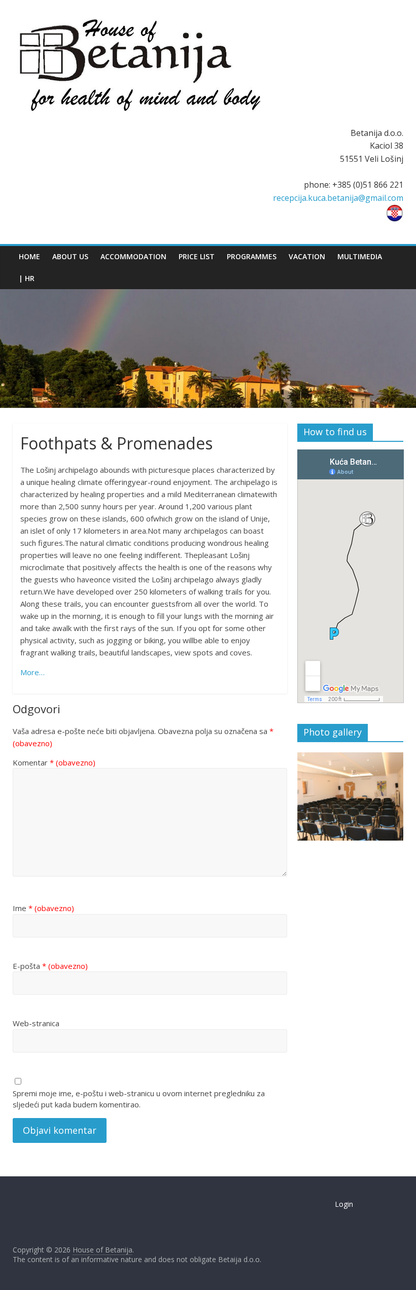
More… (32, 672)
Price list (197, 256)
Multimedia (359, 256)
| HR (26, 278)
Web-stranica (36, 1023)
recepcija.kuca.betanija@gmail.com (338, 197)
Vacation (307, 256)
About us (70, 256)
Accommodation (133, 256)
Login (344, 1204)
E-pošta (50, 966)
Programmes (251, 256)
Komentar (54, 762)
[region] (350, 797)
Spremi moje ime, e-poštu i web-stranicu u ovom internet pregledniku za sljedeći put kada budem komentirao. (139, 1099)
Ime (43, 908)
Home (29, 256)
